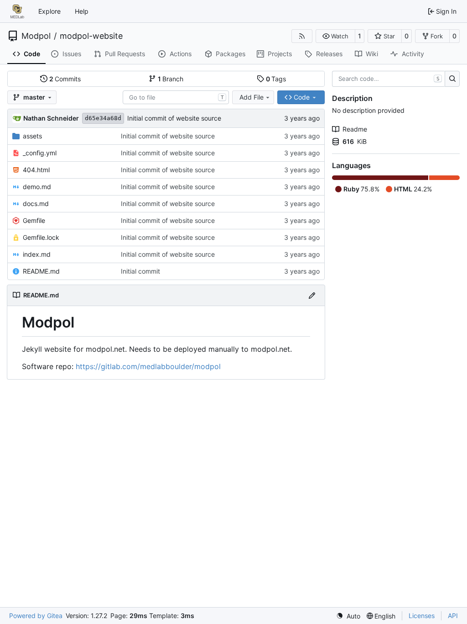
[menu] (348, 616)
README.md (41, 271)
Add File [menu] (251, 97)
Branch (171, 79)
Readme (354, 129)
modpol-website (91, 36)
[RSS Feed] (301, 36)
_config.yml (40, 153)
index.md (37, 254)
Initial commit (140, 271)
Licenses (422, 615)
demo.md (37, 186)
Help (81, 11)
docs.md (36, 203)
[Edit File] (312, 295)
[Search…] (452, 79)
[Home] (17, 11)
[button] (335, 36)
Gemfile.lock (41, 237)
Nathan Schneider (51, 118)
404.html (36, 170)
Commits (65, 79)
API (453, 615)
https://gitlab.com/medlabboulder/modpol (148, 366)
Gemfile (34, 220)
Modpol (36, 36)
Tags (276, 79)
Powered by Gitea (35, 615)
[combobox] (176, 97)
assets (32, 136)
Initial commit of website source (174, 118)
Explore (49, 11)
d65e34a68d (103, 118)
